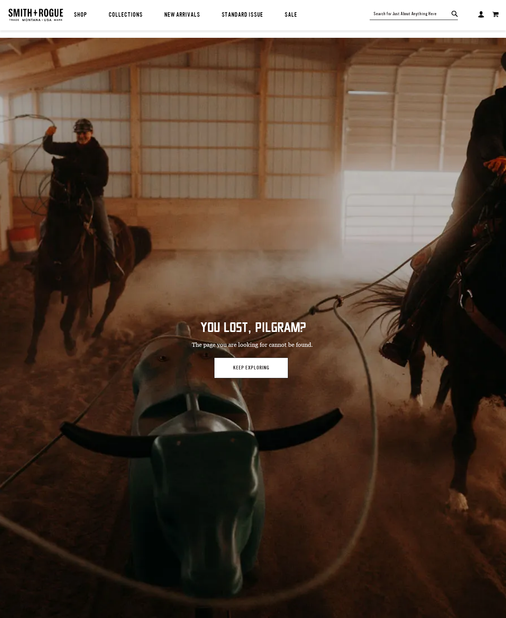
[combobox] (410, 13)
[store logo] (35, 15)
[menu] (193, 15)
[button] (481, 13)
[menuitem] (80, 15)
